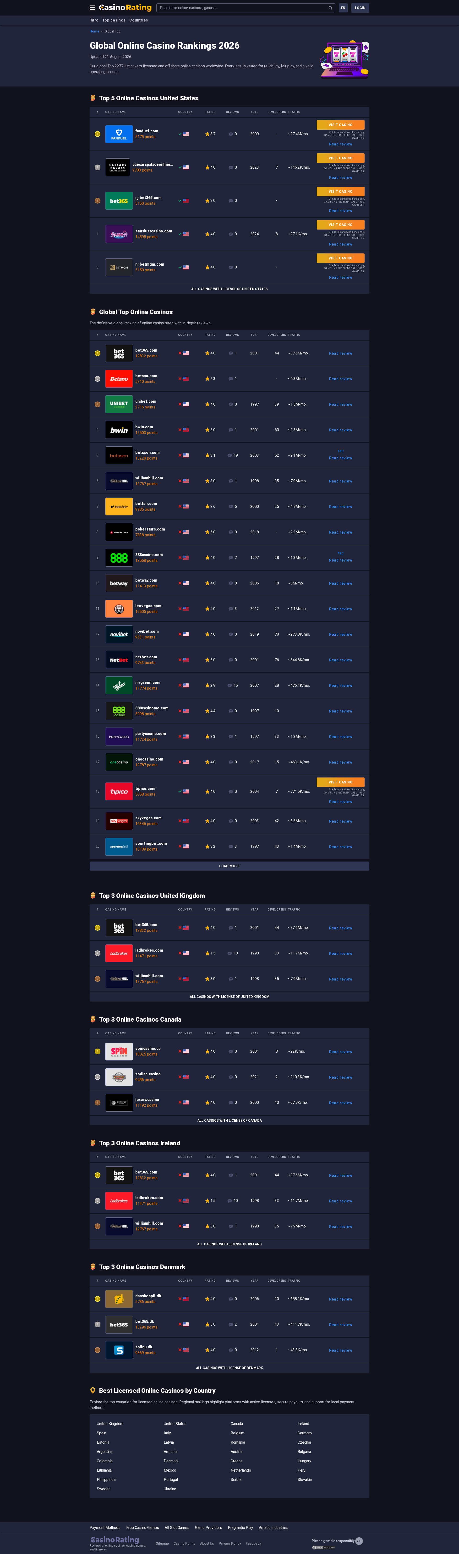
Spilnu (229, 1350)
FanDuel (229, 134)
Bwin (229, 429)
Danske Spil (229, 1299)
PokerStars (229, 532)
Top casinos (114, 20)
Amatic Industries (273, 1527)
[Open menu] (92, 8)
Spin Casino (229, 1051)
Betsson (229, 455)
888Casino (229, 710)
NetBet (229, 659)
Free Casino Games (142, 1527)
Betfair (229, 506)
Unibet (229, 404)
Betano (229, 378)
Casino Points (184, 1543)
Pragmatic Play (240, 1527)
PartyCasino (229, 736)
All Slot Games (177, 1527)
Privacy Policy (230, 1543)
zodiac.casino (229, 1077)
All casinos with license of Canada (229, 1120)
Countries (138, 20)
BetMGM (229, 267)
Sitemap (162, 1543)
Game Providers (208, 1527)
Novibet (229, 634)
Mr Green (229, 685)
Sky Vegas (229, 821)
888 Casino (229, 557)
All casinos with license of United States (229, 289)
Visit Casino (340, 125)
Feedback (253, 1543)
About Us (207, 1543)
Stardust (229, 234)
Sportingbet (229, 846)
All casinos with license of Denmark (229, 1368)
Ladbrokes (229, 953)
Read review (340, 144)
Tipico (229, 791)
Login (360, 8)
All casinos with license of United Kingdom (229, 997)
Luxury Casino (229, 1102)
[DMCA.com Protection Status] (324, 1547)
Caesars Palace (229, 167)
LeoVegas (229, 608)
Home (94, 31)
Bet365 (229, 200)
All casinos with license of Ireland (229, 1244)
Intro (94, 20)
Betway (229, 583)
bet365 (229, 353)
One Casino (229, 762)
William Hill (229, 480)
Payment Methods (105, 1527)
